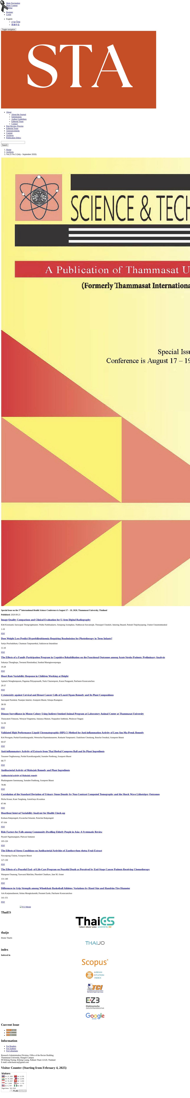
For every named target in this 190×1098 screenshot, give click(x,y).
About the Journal (18, 114)
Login (8, 14)
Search (4, 145)
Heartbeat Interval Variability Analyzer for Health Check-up (33, 813)
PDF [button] (3, 633)
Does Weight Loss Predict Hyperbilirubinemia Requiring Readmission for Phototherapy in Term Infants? (56, 638)
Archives (10, 135)
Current (9, 133)
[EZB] (95, 1009)
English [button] (9, 19)
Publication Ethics (13, 138)
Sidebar (9, 8)
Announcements (13, 131)
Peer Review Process (14, 126)
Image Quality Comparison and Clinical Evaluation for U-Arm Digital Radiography (46, 619)
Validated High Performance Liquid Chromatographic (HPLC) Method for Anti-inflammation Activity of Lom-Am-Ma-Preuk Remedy (72, 732)
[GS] (95, 1019)
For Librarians (12, 1051)
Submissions (16, 117)
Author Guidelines (18, 119)
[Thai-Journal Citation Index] (95, 993)
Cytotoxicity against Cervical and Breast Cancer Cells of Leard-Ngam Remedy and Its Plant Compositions (57, 695)
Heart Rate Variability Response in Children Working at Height (34, 676)
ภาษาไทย (15, 22)
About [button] (8, 112)
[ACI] (95, 979)
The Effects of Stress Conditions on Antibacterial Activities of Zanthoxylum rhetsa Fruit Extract (51, 850)
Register (9, 12)
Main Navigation (13, 3)
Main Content (11, 5)
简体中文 (15, 25)
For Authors (11, 1048)
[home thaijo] (95, 944)
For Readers (11, 1046)
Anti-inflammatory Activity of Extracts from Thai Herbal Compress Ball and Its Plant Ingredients (52, 751)
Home (8, 150)
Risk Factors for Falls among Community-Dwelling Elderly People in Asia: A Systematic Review (51, 832)
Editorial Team (17, 121)
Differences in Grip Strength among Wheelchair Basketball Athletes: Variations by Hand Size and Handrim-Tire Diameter (65, 888)
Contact (14, 124)
